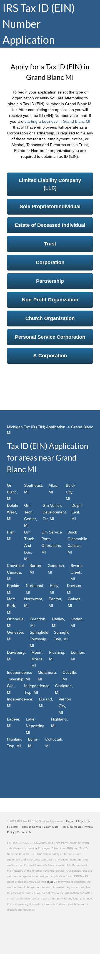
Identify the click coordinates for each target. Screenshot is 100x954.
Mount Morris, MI (37, 659)
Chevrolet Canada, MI (15, 572)
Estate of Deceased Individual (50, 225)
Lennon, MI (78, 655)
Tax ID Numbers (71, 826)
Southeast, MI (33, 488)
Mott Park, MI (11, 605)
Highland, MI (59, 722)
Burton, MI (35, 568)
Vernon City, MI (65, 706)
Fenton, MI (55, 602)
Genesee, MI (15, 635)
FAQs (79, 821)
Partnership (50, 281)
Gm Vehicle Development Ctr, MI (54, 512)
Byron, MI (33, 742)
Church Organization (50, 318)
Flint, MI (11, 535)
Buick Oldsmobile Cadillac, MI (77, 542)
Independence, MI (20, 702)
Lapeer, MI (13, 722)
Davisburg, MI (16, 655)
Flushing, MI (57, 655)
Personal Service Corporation (50, 337)
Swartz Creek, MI (76, 572)
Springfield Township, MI (39, 639)
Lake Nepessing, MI (36, 726)
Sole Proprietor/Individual (50, 206)
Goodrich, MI (56, 568)
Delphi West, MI (12, 512)
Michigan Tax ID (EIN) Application (36, 427)
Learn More (51, 826)
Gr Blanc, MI (12, 492)
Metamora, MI (47, 675)
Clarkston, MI (64, 689)
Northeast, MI (35, 588)
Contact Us (24, 832)
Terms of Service (30, 826)
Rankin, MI (13, 588)
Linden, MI (77, 622)
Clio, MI (11, 689)
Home (70, 821)
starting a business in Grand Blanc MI (57, 121)
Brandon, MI (38, 622)
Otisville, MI (69, 675)
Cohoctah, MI (54, 742)
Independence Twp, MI (36, 689)
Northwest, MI (33, 602)
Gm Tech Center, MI (30, 515)
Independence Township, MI (19, 675)
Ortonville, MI (16, 622)
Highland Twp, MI (14, 742)
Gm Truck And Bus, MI (29, 545)
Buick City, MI (70, 492)
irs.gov (51, 881)
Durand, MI (46, 702)
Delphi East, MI (76, 512)
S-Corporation (50, 355)
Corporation (50, 262)
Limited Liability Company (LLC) (50, 184)
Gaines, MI (74, 602)
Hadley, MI (58, 622)
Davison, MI (74, 588)
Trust (50, 244)
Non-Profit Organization (50, 300)
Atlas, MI (53, 488)
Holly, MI (54, 588)
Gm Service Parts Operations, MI (51, 542)
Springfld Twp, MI (61, 635)
